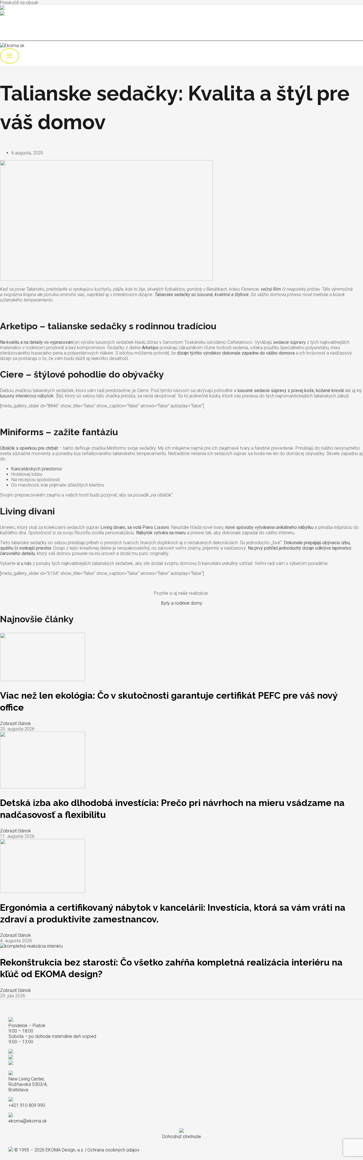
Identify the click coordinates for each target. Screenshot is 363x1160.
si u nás (24, 563)
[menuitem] (14, 28)
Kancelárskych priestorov (36, 469)
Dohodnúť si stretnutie (21, 19)
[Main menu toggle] (9, 56)
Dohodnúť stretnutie (181, 1136)
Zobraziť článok (15, 723)
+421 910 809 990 (22, 8)
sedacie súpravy (289, 342)
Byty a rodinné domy (181, 603)
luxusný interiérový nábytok (27, 396)
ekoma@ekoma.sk (23, 14)
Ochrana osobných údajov (113, 1150)
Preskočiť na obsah (19, 2)
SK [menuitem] (14, 28)
